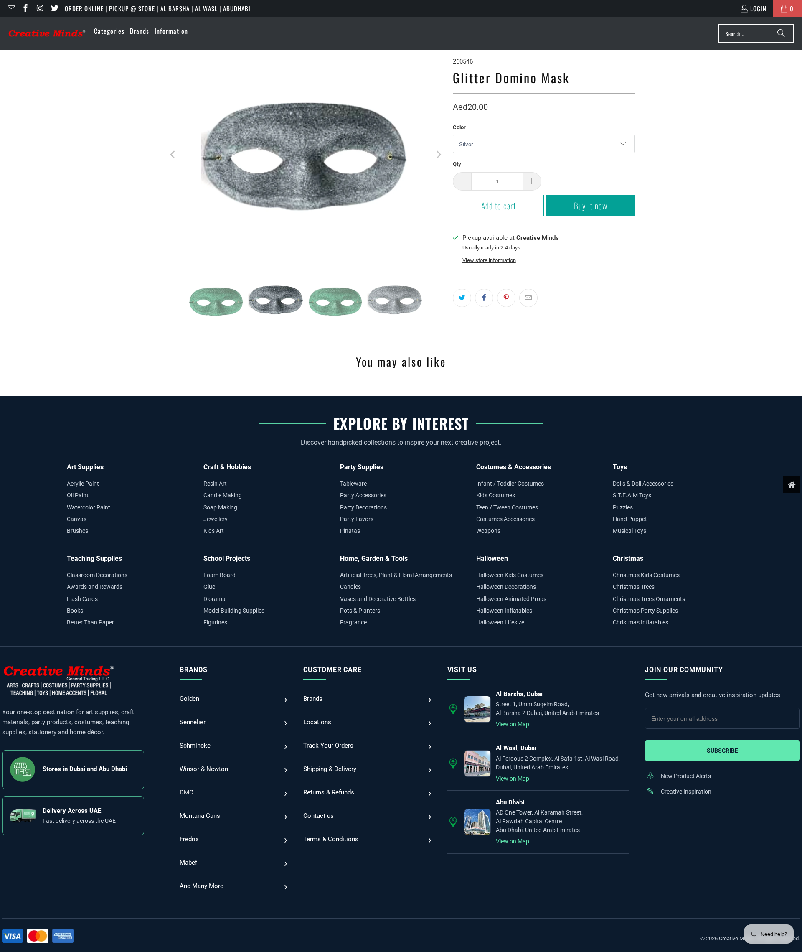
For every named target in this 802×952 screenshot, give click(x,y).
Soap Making (220, 507)
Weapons (488, 530)
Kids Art (213, 530)
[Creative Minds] (47, 33)
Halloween (492, 559)
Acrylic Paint (83, 483)
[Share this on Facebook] (484, 298)
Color (459, 127)
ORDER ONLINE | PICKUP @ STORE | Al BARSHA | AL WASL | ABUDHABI (158, 8)
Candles (350, 586)
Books (75, 610)
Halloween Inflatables (504, 610)
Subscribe (722, 750)
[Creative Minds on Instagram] (39, 8)
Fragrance (353, 622)
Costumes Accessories (505, 519)
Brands (194, 670)
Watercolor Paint (88, 507)
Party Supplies (361, 467)
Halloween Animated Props (511, 599)
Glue (209, 586)
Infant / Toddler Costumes (510, 483)
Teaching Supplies (94, 559)
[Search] (781, 33)
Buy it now (590, 205)
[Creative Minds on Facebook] (25, 8)
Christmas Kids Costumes (646, 575)
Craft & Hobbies (227, 467)
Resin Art (215, 483)
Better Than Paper (90, 622)
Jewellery (215, 519)
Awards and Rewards (94, 586)
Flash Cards (82, 599)
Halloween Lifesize (500, 622)
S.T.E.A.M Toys (632, 495)
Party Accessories (363, 495)
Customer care (332, 670)
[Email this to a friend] (528, 298)
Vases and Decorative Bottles (378, 599)
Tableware (353, 483)
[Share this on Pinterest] (506, 298)
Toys (620, 467)
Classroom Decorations (97, 575)
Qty (457, 164)
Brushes (77, 530)
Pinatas (350, 530)
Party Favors (356, 519)
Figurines (215, 622)
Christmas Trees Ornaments (649, 599)
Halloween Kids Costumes (509, 575)
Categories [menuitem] (109, 31)
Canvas (76, 519)
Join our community (684, 670)
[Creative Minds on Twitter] (54, 8)
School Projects (226, 559)
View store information (489, 260)
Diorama (214, 599)
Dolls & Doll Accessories (643, 483)
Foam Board (219, 575)
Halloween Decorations (506, 586)
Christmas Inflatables (640, 622)
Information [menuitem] (171, 31)
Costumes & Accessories (513, 467)
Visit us (462, 670)
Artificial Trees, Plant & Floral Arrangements (396, 575)
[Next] (438, 154)
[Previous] (173, 154)
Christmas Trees (634, 586)
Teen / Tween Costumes (507, 507)
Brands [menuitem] (139, 31)
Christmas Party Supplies (645, 610)
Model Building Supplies (233, 610)
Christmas (628, 559)
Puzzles (623, 507)
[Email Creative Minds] (10, 8)
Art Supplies (85, 467)
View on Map (512, 724)
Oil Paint (78, 495)
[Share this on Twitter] (462, 298)
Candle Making (222, 495)
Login (758, 8)
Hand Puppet (630, 519)
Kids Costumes (495, 495)
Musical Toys (629, 530)
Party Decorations (363, 507)
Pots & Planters (360, 610)
